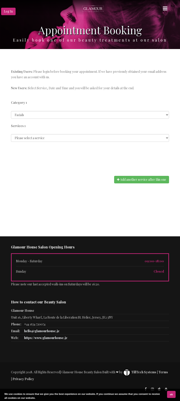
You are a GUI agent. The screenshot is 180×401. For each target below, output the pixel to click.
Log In (8, 11)
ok (171, 394)
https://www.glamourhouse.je (45, 338)
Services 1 (18, 126)
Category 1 (19, 102)
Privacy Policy (23, 379)
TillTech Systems (143, 372)
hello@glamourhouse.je (41, 331)
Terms (163, 372)
